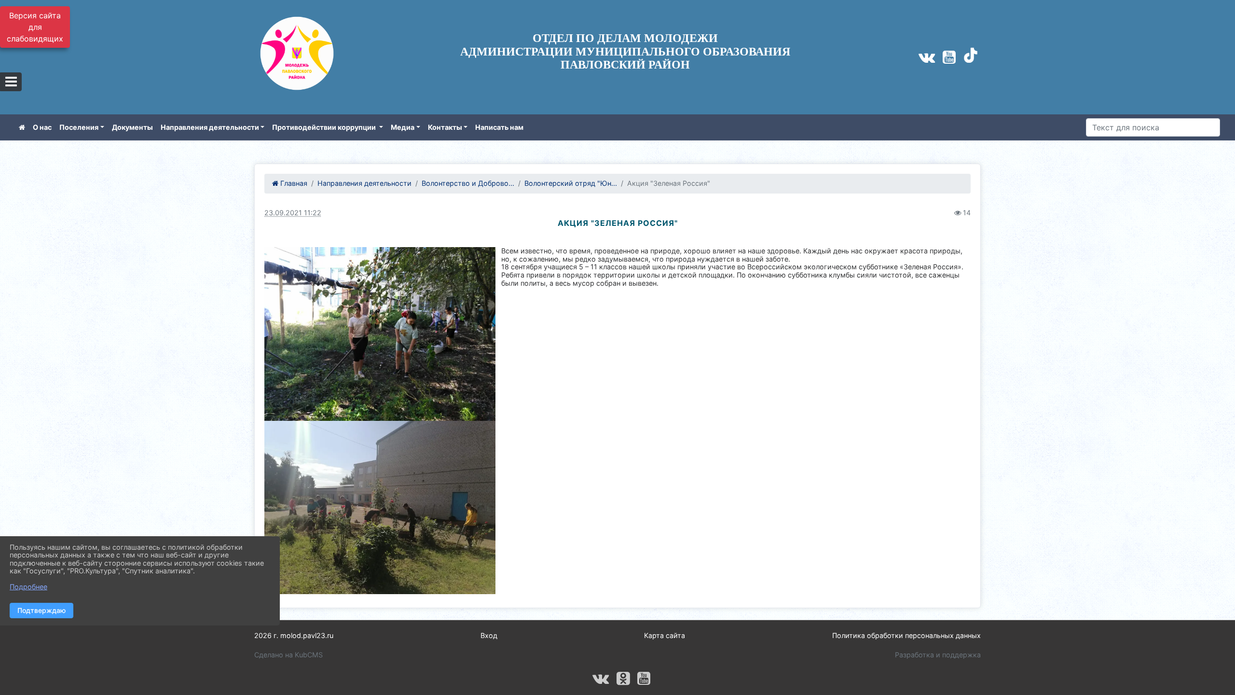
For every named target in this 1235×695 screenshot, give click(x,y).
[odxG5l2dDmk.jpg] (379, 507)
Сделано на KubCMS (288, 655)
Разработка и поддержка (938, 655)
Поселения (78, 127)
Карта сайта (664, 635)
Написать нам (499, 127)
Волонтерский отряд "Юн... (570, 183)
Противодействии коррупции (324, 127)
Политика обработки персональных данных (906, 635)
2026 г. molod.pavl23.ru (293, 635)
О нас (42, 127)
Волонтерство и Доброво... (468, 183)
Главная (292, 183)
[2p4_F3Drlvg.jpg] (379, 333)
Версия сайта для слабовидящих (35, 27)
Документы (132, 127)
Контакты (445, 127)
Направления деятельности (210, 127)
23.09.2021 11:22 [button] (292, 212)
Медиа (402, 127)
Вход (488, 635)
